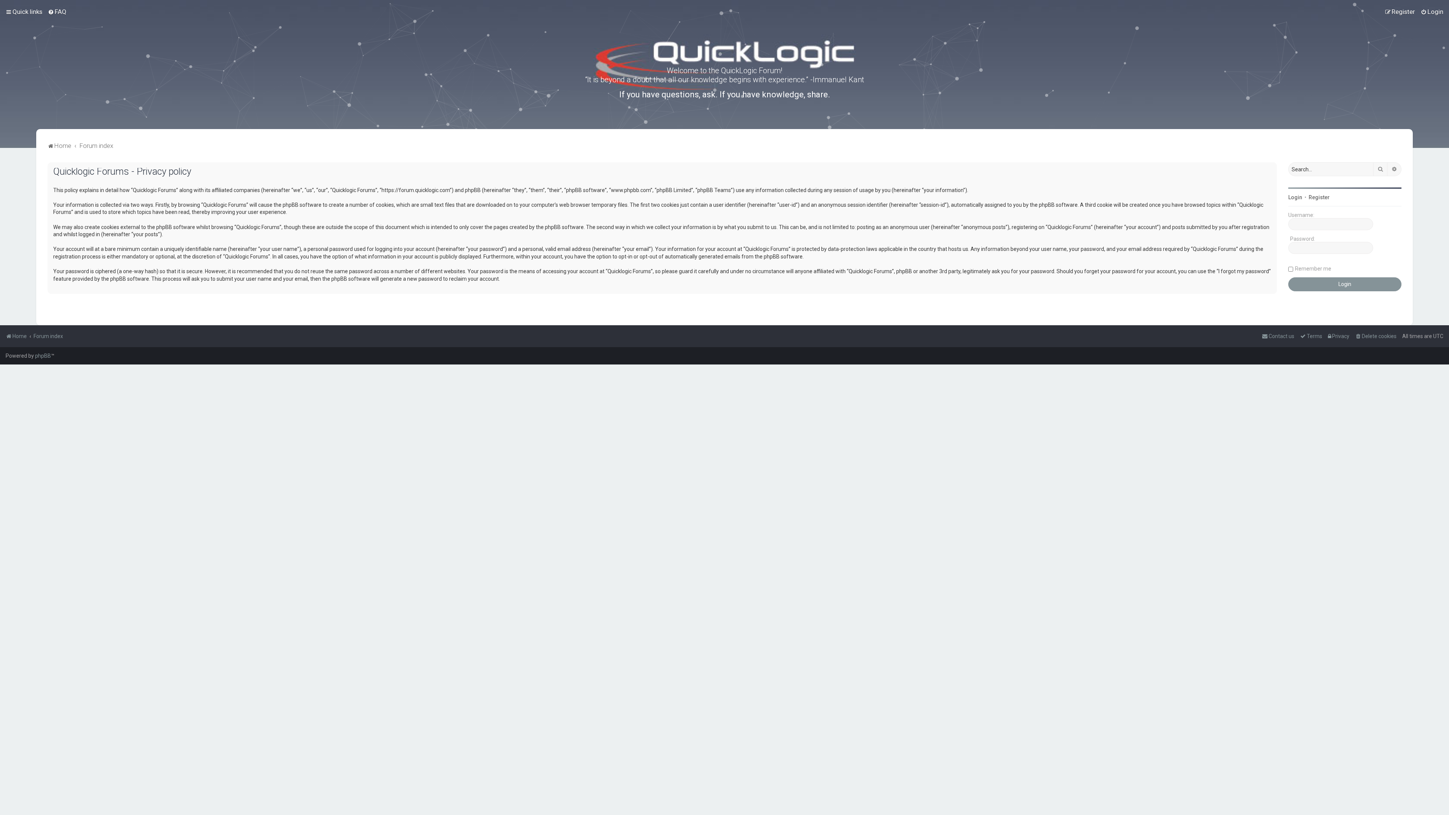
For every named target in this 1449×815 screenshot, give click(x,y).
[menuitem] (57, 11)
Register (1319, 197)
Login (1295, 197)
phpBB (43, 356)
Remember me (1313, 269)
